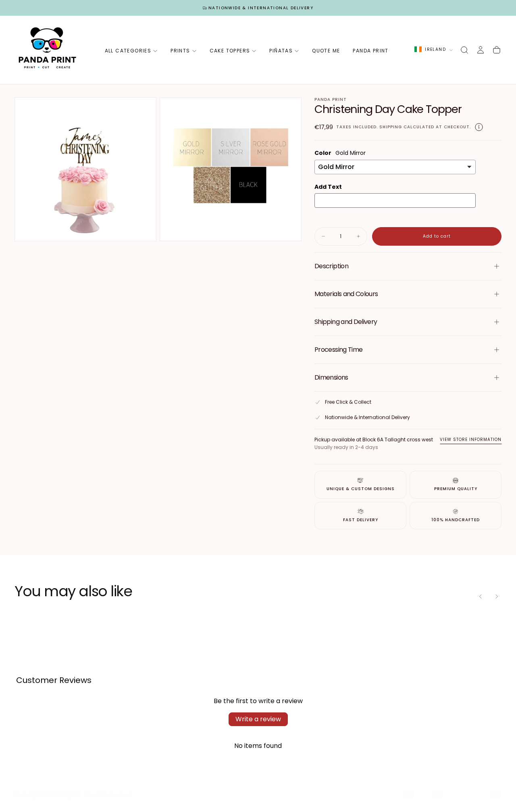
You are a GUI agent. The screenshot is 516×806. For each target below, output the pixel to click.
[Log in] (480, 50)
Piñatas (281, 50)
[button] (464, 50)
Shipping (390, 127)
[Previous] (480, 596)
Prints (180, 50)
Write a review (258, 719)
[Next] (496, 596)
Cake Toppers (230, 50)
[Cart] (496, 50)
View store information (470, 439)
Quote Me (326, 50)
